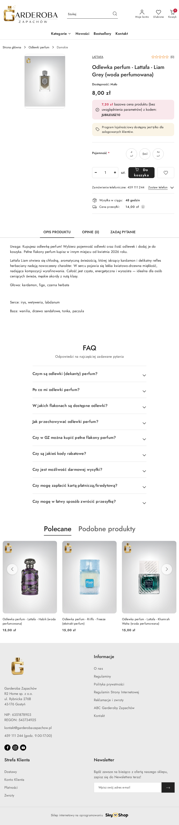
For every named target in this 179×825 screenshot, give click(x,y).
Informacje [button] (104, 656)
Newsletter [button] (104, 760)
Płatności (11, 787)
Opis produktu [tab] (57, 232)
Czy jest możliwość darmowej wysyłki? (68, 469)
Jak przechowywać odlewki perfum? (66, 421)
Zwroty (9, 795)
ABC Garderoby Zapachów (114, 707)
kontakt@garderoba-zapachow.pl (28, 727)
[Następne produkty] (167, 569)
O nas (98, 668)
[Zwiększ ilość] (115, 172)
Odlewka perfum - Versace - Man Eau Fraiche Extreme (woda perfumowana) (147, 621)
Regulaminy (102, 676)
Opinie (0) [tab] (90, 232)
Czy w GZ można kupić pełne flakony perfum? (74, 437)
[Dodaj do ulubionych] (165, 172)
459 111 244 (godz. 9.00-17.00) (28, 735)
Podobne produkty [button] (106, 529)
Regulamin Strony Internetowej (116, 692)
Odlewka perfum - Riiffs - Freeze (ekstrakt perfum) (24, 621)
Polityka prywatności (109, 684)
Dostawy (10, 771)
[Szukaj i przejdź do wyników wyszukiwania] (115, 14)
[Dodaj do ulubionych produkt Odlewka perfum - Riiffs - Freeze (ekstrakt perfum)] (52, 546)
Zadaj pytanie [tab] (123, 232)
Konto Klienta (14, 779)
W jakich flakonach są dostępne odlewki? (70, 405)
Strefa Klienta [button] (17, 760)
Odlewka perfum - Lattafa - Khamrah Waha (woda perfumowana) (86, 621)
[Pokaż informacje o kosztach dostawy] (143, 206)
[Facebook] (7, 747)
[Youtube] (23, 747)
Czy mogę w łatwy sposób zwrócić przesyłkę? (74, 501)
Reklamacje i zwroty (109, 699)
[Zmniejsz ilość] (95, 172)
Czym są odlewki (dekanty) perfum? (65, 374)
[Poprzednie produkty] (12, 569)
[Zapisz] (168, 787)
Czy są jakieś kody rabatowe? (59, 453)
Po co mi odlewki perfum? (56, 389)
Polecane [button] (57, 529)
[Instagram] (15, 747)
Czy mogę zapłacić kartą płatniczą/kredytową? (75, 485)
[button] (44, 81)
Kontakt (99, 715)
